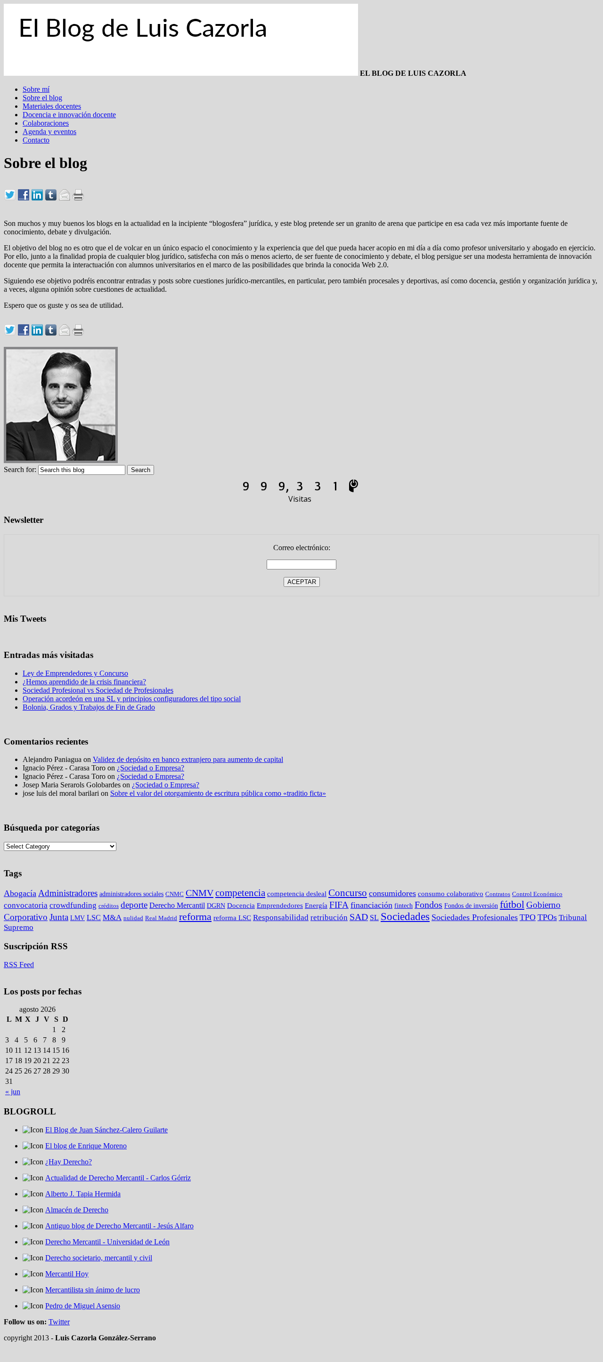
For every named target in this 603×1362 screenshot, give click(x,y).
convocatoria (26, 905)
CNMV (199, 893)
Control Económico (537, 893)
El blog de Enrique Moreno (86, 1146)
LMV (77, 917)
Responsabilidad (281, 917)
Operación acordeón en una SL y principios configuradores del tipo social (132, 699)
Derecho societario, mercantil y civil (98, 1258)
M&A (112, 917)
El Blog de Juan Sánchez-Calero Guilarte (106, 1130)
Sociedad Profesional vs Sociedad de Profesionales (98, 690)
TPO (528, 917)
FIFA (339, 905)
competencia (240, 892)
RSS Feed (19, 965)
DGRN (216, 905)
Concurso (347, 892)
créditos (108, 905)
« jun (12, 1092)
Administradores (68, 893)
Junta (58, 917)
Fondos (428, 904)
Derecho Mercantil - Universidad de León (107, 1242)
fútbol (512, 904)
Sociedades (405, 916)
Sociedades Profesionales (475, 917)
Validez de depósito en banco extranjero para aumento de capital (188, 759)
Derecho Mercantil (177, 905)
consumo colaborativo (450, 893)
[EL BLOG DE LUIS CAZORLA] (181, 73)
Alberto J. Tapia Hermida (83, 1194)
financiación (371, 905)
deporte (134, 905)
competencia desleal (296, 893)
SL (374, 917)
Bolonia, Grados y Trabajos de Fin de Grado (89, 707)
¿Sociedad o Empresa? (150, 768)
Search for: (20, 469)
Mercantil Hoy (67, 1274)
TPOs (547, 917)
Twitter (59, 1322)
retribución (329, 917)
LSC (94, 917)
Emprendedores (280, 905)
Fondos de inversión (471, 905)
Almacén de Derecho (76, 1210)
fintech (403, 905)
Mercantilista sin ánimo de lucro (92, 1290)
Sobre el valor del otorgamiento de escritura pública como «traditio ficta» (218, 793)
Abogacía (20, 893)
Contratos (497, 893)
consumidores (392, 893)
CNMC (174, 893)
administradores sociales (131, 893)
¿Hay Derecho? (68, 1162)
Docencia (241, 905)
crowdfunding (73, 905)
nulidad (133, 917)
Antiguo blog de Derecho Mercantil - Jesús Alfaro (119, 1226)
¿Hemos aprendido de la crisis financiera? (84, 682)
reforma (195, 916)
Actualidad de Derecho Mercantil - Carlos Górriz (118, 1178)
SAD (359, 917)
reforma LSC (232, 917)
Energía (316, 905)
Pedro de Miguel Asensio (82, 1306)
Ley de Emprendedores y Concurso (75, 673)
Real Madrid (161, 917)
